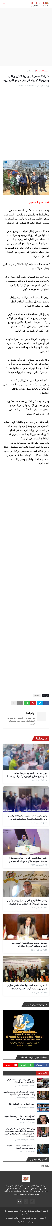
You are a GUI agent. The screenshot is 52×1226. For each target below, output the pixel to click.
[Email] (20, 703)
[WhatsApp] (27, 703)
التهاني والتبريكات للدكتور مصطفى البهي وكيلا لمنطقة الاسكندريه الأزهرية (19, 1093)
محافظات (30, 70)
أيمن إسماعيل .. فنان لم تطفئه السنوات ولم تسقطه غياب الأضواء (19, 1117)
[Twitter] (40, 703)
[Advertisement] (26, 37)
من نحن (31, 1221)
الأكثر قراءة (42, 1073)
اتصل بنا (21, 1221)
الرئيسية (43, 1218)
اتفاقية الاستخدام (12, 1218)
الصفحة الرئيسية (42, 70)
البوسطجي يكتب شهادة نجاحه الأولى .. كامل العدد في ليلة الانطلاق (20, 1081)
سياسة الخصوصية (29, 1218)
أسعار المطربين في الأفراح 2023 (22, 1104)
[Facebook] (46, 703)
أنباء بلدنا (30, 713)
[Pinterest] (33, 703)
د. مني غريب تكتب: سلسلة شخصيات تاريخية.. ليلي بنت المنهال (21, 1146)
